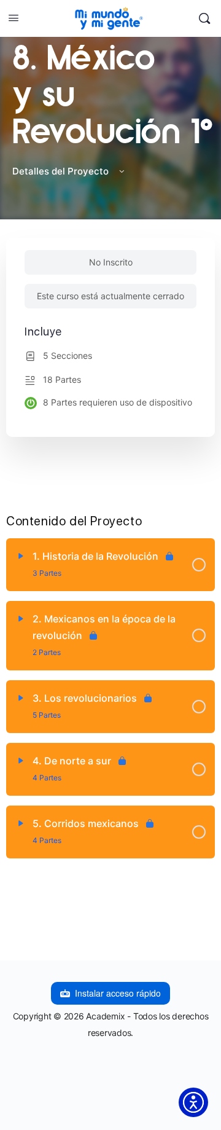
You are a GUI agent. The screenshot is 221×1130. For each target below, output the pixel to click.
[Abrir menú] (13, 17)
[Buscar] (204, 18)
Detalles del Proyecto (61, 171)
